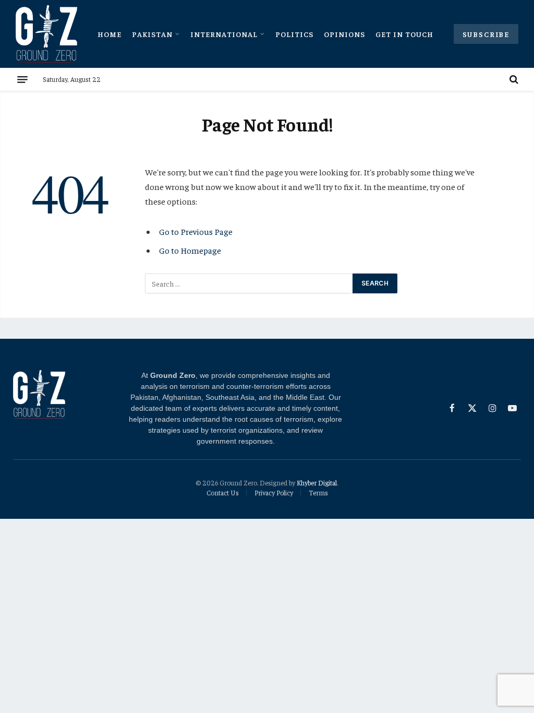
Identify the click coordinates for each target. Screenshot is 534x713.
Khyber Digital (317, 482)
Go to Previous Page (196, 231)
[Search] (512, 79)
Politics (294, 34)
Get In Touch (404, 34)
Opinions (344, 34)
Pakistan (152, 34)
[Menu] (22, 79)
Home (110, 34)
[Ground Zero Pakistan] (46, 34)
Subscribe (486, 34)
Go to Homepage (190, 250)
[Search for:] (249, 283)
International (224, 34)
